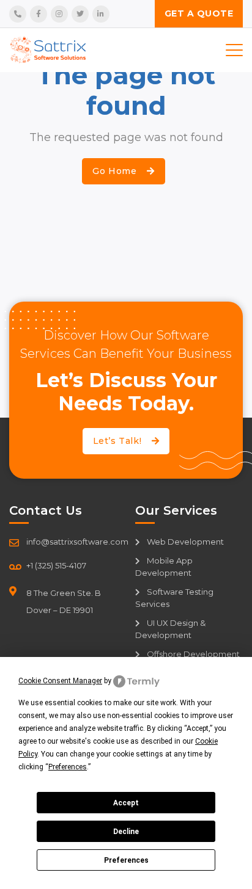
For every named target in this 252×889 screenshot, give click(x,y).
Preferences (126, 860)
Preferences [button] (67, 767)
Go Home (115, 170)
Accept (126, 803)
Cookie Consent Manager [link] (60, 681)
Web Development (184, 541)
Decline (126, 831)
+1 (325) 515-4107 (56, 565)
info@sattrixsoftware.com (77, 541)
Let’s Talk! (118, 440)
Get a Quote (199, 13)
